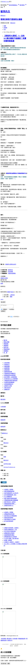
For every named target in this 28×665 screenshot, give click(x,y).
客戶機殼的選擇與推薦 (10, 498)
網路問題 (7, 370)
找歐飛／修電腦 (8, 512)
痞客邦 (9, 292)
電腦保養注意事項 (9, 533)
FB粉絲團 (3, 406)
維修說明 (3, 426)
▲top (2, 299)
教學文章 (6, 347)
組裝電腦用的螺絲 (9, 535)
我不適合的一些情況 (10, 502)
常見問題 (10, 271)
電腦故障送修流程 (9, 514)
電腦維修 (6, 345)
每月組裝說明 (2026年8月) (11, 493)
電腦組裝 (6, 343)
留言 (12, 292)
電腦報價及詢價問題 (10, 375)
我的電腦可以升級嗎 (10, 519)
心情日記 (12, 295)
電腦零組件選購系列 (10, 373)
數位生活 (12, 23)
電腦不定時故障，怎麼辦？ (11, 527)
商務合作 (9, 640)
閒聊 (11, 296)
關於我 (5, 340)
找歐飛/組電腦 (12, 273)
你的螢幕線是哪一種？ (10, 494)
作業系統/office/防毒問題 (11, 378)
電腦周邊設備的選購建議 (11, 500)
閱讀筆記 (6, 351)
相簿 (5, 26)
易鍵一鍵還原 (8, 540)
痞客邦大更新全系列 (10, 264)
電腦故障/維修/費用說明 (10, 380)
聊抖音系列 (7, 387)
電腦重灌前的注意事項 (10, 536)
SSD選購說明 (8, 496)
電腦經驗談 (7, 349)
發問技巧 (7, 364)
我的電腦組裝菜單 (9, 491)
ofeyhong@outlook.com (9, 467)
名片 (5, 29)
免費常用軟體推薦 (9, 382)
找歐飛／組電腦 (8, 489)
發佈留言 (3, 311)
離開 (9, 663)
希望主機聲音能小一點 (10, 529)
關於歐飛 (3, 399)
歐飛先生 (5, 11)
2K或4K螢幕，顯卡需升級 (11, 538)
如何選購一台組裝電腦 (10, 377)
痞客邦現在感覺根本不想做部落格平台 (16, 173)
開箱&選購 (6, 342)
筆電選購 (7, 366)
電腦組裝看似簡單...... (10, 503)
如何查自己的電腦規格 (10, 515)
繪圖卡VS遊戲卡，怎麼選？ (12, 542)
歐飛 (2, 283)
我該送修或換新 (8, 517)
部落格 (5, 27)
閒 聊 (5, 352)
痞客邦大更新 (8, 386)
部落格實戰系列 (8, 384)
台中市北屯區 (7, 464)
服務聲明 (16, 645)
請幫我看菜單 (8, 371)
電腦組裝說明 (21, 638)
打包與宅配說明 (8, 521)
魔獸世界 (7, 389)
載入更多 (3, 302)
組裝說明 (3, 419)
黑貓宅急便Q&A (8, 505)
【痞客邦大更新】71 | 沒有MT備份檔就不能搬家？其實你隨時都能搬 (15, 38)
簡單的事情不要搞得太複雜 (11, 19)
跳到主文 (3, 15)
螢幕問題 (7, 368)
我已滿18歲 (3, 663)
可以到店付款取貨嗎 (10, 531)
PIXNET (7, 644)
